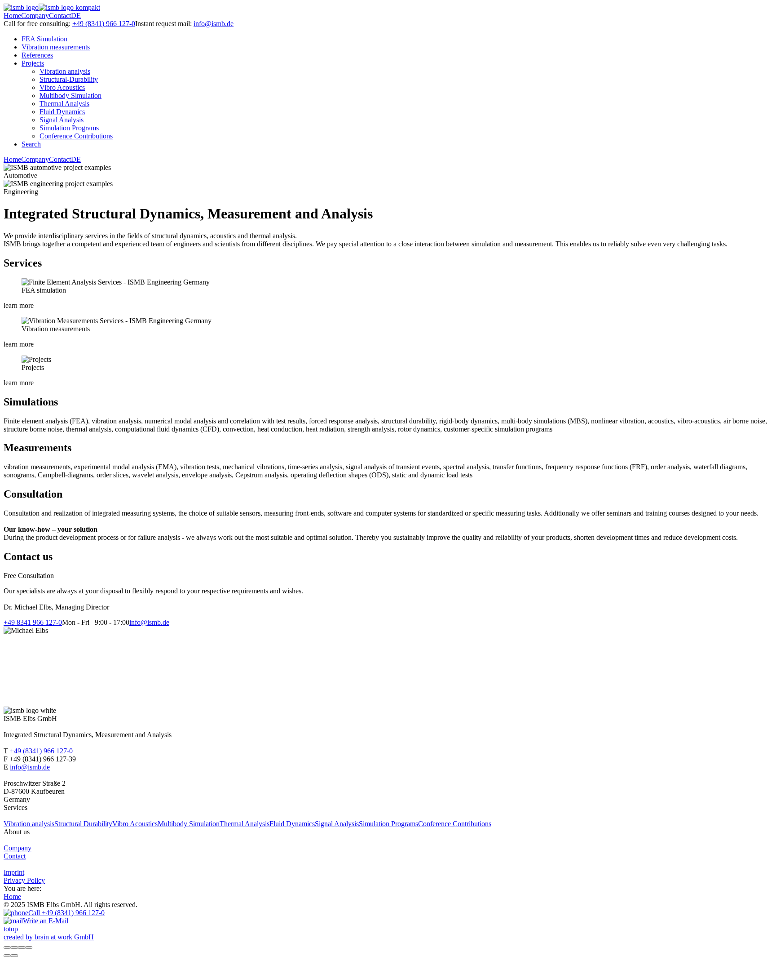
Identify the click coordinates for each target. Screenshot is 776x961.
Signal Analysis (62, 120)
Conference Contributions (76, 136)
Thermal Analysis (64, 103)
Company (35, 15)
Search (31, 144)
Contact (60, 15)
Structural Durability (83, 824)
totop (11, 929)
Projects (33, 63)
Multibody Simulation (70, 95)
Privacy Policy (24, 880)
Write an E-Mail (45, 921)
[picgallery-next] (14, 955)
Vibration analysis (65, 71)
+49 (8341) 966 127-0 (103, 23)
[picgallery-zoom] (28, 947)
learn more (19, 305)
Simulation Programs (69, 128)
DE (76, 15)
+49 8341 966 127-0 (33, 622)
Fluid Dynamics (62, 112)
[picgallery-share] (14, 947)
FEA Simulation (44, 39)
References (37, 55)
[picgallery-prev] (7, 955)
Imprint (14, 872)
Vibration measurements (56, 47)
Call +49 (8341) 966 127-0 (66, 913)
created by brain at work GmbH (49, 937)
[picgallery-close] (7, 947)
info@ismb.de (214, 23)
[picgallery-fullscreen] (21, 947)
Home (12, 15)
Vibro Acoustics (62, 87)
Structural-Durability (69, 79)
